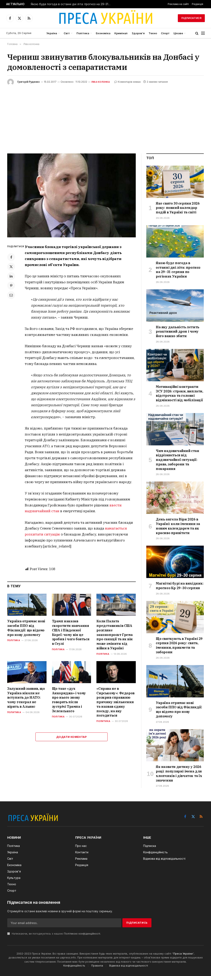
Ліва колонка (100, 81)
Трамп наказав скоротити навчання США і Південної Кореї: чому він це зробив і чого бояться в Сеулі (70, 632)
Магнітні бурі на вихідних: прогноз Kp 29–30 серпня (180, 585)
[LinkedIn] (11, 276)
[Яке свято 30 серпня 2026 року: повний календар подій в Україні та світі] (175, 182)
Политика (14, 712)
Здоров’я (138, 33)
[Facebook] (11, 257)
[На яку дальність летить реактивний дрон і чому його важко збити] (175, 305)
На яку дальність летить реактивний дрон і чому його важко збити (177, 331)
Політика (82, 33)
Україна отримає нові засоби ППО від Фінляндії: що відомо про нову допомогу (26, 628)
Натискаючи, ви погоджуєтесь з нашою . (56, 933)
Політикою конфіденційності (82, 933)
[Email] (11, 295)
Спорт (165, 33)
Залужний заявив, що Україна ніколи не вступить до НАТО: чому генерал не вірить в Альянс (26, 697)
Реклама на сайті (178, 4)
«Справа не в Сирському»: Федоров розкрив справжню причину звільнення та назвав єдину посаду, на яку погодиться (115, 702)
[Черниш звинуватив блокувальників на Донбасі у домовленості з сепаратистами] (71, 195)
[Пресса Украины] (105, 18)
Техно (153, 33)
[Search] (197, 33)
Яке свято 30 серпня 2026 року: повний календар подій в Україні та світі (177, 207)
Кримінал (121, 33)
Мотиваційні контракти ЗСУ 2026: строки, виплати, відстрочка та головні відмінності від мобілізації (179, 393)
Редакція (197, 4)
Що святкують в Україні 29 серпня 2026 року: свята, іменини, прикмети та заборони (179, 645)
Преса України (183, 953)
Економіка (103, 33)
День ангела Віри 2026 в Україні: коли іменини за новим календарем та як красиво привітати (178, 526)
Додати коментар (71, 736)
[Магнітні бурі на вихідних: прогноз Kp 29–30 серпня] (175, 562)
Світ (67, 33)
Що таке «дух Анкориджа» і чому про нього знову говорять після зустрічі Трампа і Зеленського (69, 699)
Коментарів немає (129, 81)
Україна (51, 33)
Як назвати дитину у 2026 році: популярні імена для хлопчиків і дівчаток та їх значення (179, 773)
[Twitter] (11, 267)
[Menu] (203, 33)
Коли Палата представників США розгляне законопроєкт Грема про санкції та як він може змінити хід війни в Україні (114, 634)
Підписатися (191, 18)
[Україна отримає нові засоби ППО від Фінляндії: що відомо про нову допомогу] (27, 605)
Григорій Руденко (28, 81)
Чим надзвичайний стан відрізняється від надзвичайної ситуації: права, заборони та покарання (177, 460)
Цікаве (178, 33)
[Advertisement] (105, 116)
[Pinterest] (11, 286)
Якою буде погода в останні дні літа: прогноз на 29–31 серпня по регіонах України (72, 4)
